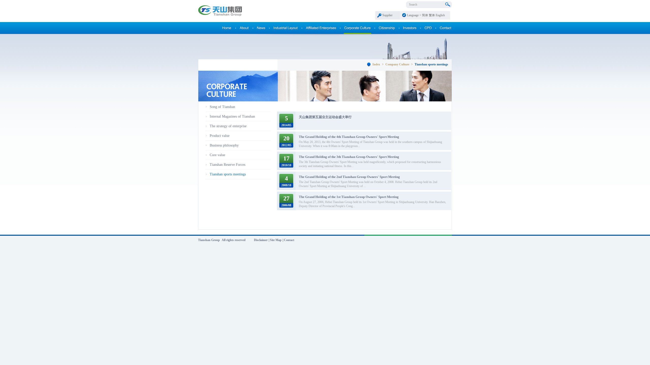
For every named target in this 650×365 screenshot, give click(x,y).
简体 (425, 15)
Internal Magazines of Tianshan (232, 116)
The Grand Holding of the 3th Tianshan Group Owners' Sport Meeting (349, 157)
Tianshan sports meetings (228, 174)
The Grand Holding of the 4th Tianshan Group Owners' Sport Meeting (349, 137)
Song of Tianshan (222, 107)
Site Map (276, 240)
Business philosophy (224, 145)
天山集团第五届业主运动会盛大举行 (325, 117)
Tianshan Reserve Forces (227, 165)
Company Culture (397, 64)
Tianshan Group (209, 240)
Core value (217, 155)
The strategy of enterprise (228, 126)
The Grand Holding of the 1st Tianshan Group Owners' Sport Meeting (349, 197)
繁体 (432, 15)
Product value (220, 136)
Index (376, 64)
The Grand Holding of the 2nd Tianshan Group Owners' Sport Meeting (349, 177)
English (440, 15)
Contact (289, 240)
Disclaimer (261, 240)
